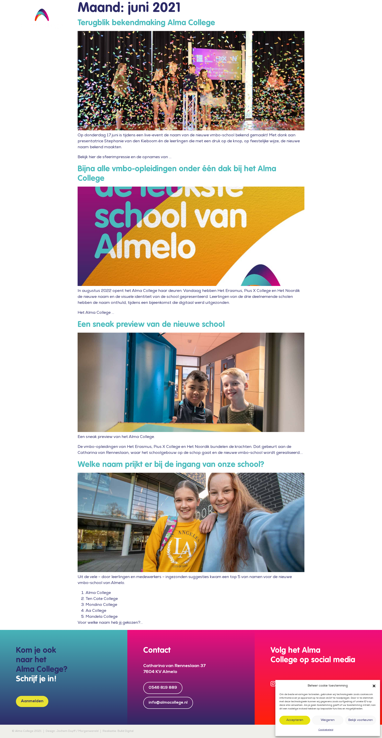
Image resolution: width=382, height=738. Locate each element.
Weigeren (328, 720)
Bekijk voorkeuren (360, 720)
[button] (374, 686)
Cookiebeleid (325, 730)
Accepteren (294, 720)
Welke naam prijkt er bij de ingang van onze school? (171, 465)
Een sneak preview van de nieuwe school (151, 325)
